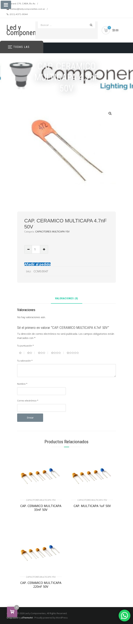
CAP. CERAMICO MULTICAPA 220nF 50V (40, 584)
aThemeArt (27, 617)
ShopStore (12, 617)
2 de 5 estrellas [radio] (31, 353)
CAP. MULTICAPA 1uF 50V (92, 506)
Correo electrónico (27, 400)
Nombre (22, 383)
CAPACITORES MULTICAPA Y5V (52, 231)
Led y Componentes (25, 30)
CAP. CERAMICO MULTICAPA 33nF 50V (40, 508)
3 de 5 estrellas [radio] (43, 353)
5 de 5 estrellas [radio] (74, 353)
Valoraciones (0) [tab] (66, 298)
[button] (110, 113)
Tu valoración (25, 360)
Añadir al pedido (37, 264)
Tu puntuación (25, 345)
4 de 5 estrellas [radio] (57, 353)
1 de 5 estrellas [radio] (21, 353)
